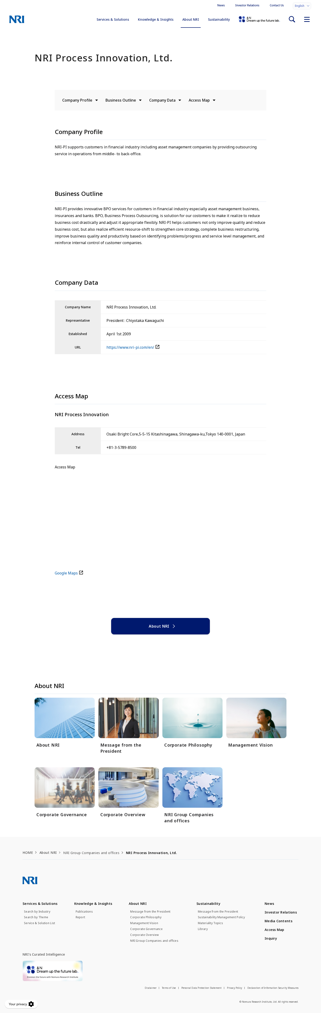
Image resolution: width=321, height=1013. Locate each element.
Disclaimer (151, 987)
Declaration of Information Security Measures (272, 987)
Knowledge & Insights (155, 19)
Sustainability (219, 19)
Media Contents (278, 921)
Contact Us (277, 5)
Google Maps (66, 573)
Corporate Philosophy (145, 917)
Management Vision (144, 923)
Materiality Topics (210, 923)
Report (80, 917)
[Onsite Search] (292, 19)
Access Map (199, 100)
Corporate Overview (144, 935)
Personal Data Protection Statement (201, 987)
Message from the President (150, 912)
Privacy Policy (234, 987)
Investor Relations (247, 5)
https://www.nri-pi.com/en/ (130, 347)
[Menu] (307, 19)
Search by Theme (36, 917)
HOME (28, 852)
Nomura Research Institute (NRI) (16, 19)
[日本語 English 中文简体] (302, 5)
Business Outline (121, 100)
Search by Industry (37, 912)
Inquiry (271, 938)
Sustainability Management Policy (221, 917)
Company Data (162, 100)
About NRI (190, 19)
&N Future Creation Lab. (259, 19)
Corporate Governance (146, 929)
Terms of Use (169, 987)
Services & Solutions (113, 19)
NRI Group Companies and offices (154, 941)
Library (203, 929)
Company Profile (77, 100)
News (221, 5)
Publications (84, 912)
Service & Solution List (39, 923)
